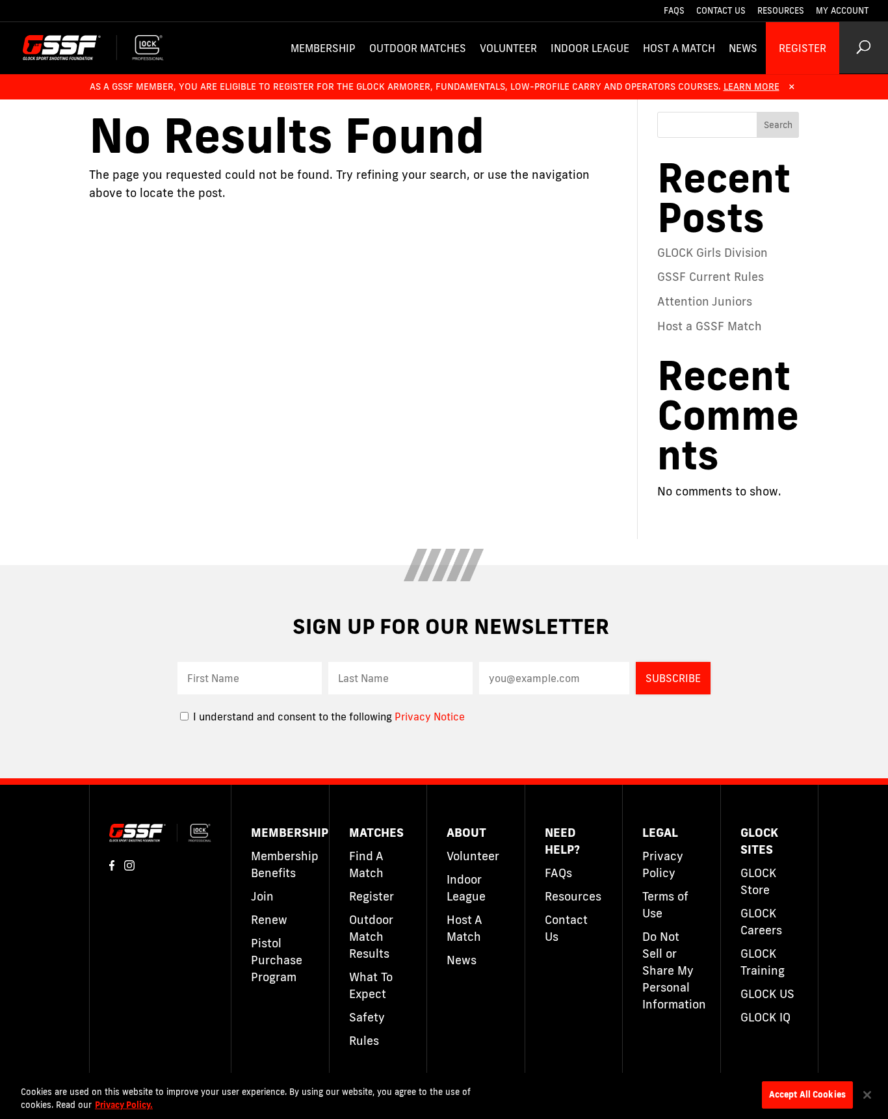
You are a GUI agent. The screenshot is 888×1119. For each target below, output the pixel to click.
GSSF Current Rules (710, 276)
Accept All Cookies (807, 1094)
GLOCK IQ (765, 1017)
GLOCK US (767, 993)
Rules (364, 1040)
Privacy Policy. (124, 1104)
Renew (269, 919)
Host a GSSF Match (709, 326)
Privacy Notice (430, 716)
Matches (376, 832)
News (743, 48)
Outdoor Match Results (371, 936)
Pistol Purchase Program (276, 959)
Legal (660, 832)
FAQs (674, 11)
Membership (323, 48)
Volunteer (508, 48)
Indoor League (590, 48)
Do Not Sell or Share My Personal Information (674, 970)
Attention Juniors (704, 301)
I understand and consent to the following (292, 716)
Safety (367, 1017)
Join (262, 896)
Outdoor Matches (417, 48)
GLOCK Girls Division (712, 252)
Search (778, 125)
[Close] (867, 1095)
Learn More (751, 86)
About (466, 832)
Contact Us (721, 11)
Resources (780, 11)
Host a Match (679, 48)
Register (802, 48)
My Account (842, 11)
